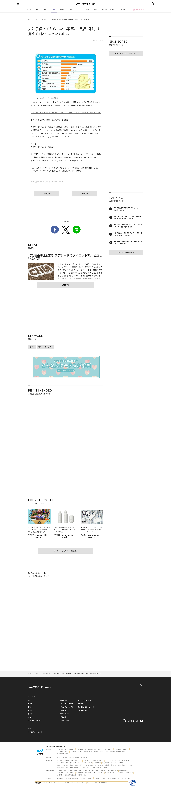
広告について (64, 700)
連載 (87, 10)
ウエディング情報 (87, 763)
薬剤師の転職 (80, 773)
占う (79, 10)
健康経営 (90, 778)
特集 (95, 10)
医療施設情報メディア (110, 765)
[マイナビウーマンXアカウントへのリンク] (137, 721)
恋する (62, 10)
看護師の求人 (88, 773)
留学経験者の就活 (70, 749)
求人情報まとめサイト (63, 760)
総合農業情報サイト (107, 763)
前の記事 (47, 194)
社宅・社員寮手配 (111, 778)
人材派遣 (59, 770)
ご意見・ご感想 (82, 710)
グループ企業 (94, 783)
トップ (29, 10)
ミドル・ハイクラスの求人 (121, 749)
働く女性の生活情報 (62, 763)
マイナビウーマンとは (85, 700)
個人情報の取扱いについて (86, 707)
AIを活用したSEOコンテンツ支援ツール (80, 767)
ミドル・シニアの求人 (76, 751)
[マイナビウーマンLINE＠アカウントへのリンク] (131, 721)
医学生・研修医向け (90, 749)
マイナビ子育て (119, 763)
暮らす (71, 10)
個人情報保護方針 (103, 783)
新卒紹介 (91, 770)
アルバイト (60, 751)
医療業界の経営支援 (70, 775)
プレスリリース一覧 (66, 707)
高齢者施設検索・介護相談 (100, 767)
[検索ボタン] (153, 4)
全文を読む (66, 285)
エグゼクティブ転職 (112, 770)
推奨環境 (63, 717)
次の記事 (85, 194)
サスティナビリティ (81, 783)
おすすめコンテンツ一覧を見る (126, 53)
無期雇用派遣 (129, 773)
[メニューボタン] (18, 4)
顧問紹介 (72, 773)
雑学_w (32, 347)
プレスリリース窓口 (66, 704)
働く (37, 10)
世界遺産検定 (97, 763)
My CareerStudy (89, 765)
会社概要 (67, 783)
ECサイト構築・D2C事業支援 (65, 765)
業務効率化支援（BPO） (73, 778)
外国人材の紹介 (82, 775)
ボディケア (45, 19)
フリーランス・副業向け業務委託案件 (115, 751)
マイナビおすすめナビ (35, 732)
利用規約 (80, 704)
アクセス (73, 783)
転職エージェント (100, 770)
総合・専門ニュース (76, 760)
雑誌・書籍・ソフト (75, 763)
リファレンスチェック (124, 778)
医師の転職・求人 (110, 773)
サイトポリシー (65, 714)
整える (45, 10)
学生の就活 (60, 749)
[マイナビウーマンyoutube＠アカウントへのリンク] (141, 720)
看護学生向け (80, 749)
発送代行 (83, 778)
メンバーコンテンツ (108, 10)
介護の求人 (60, 775)
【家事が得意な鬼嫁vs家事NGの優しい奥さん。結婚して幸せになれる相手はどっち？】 (66, 112)
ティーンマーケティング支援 (113, 760)
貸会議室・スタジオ (99, 778)
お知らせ (63, 710)
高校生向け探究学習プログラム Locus (79, 757)
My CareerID (99, 765)
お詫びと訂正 (64, 720)
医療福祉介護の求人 (62, 754)
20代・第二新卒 (83, 770)
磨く (54, 10)
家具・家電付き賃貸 (62, 767)
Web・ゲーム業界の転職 (70, 770)
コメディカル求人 (99, 773)
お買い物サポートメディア (125, 765)
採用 (88, 783)
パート (67, 751)
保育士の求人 (120, 773)
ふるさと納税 (78, 765)
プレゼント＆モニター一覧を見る (66, 551)
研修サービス (61, 778)
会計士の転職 (123, 770)
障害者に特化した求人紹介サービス (93, 751)
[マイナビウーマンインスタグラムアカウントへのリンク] (124, 720)
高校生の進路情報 (62, 757)
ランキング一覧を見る (126, 252)
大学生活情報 (125, 760)
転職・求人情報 (102, 749)
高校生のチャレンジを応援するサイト (93, 760)
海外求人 (110, 749)
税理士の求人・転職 (62, 773)
